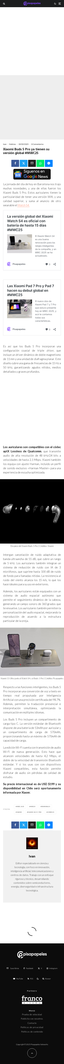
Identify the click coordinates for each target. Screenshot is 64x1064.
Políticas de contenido (32, 1031)
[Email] (32, 163)
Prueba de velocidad (32, 1014)
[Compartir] (15, 163)
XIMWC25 (50, 812)
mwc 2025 (20, 806)
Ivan (5, 144)
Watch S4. (23, 205)
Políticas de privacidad (32, 1027)
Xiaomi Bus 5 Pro (34, 812)
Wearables (45, 806)
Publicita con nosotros (32, 1018)
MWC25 (33, 806)
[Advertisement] (32, 45)
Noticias (12, 144)
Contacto (32, 1023)
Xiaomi (19, 812)
